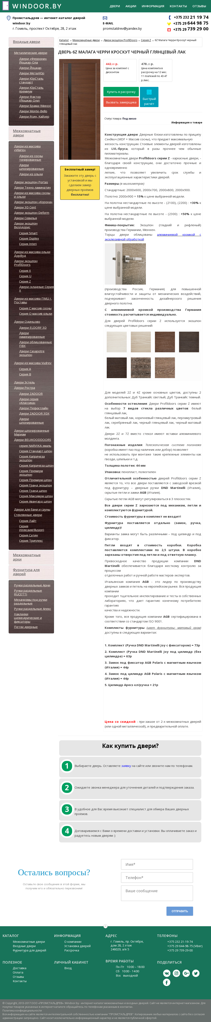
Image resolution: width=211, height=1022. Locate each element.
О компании (72, 942)
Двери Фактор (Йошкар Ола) (30, 98)
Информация (153, 6)
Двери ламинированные (32, 334)
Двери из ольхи (31, 174)
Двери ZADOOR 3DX (34, 413)
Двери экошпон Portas (31, 182)
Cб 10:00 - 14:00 (127, 971)
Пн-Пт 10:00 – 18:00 (130, 967)
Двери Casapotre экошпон (32, 353)
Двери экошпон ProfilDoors (26, 262)
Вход (68, 968)
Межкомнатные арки (27, 556)
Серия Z (25, 281)
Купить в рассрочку (121, 92)
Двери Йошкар (30, 68)
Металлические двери (30, 52)
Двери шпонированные (31, 166)
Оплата (18, 972)
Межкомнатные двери (27, 132)
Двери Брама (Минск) (35, 106)
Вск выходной (127, 975)
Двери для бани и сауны (32, 509)
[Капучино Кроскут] (141, 351)
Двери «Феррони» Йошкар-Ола (33, 60)
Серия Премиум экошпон (31, 472)
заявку (126, 766)
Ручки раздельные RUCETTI (28, 592)
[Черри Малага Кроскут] (165, 351)
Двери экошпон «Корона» (33, 202)
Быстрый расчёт (149, 101)
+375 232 (191, 17)
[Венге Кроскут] (117, 377)
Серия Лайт (27, 521)
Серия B (25, 374)
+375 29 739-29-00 (180, 950)
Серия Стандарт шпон (35, 451)
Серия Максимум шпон (36, 496)
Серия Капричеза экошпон (32, 458)
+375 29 (191, 23)
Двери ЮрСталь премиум (31, 89)
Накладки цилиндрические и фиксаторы (28, 617)
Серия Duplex (29, 238)
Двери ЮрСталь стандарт (31, 80)
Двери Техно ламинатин (32, 187)
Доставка (19, 968)
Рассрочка (71, 950)
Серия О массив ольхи (35, 313)
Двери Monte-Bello (33, 111)
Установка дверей (77, 946)
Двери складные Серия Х (36, 288)
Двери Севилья (25, 218)
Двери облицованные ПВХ (35, 344)
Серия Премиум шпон (35, 480)
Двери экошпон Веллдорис (26, 225)
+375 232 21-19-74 (180, 942)
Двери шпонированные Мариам (31, 432)
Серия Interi (28, 244)
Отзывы (199, 6)
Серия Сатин (28, 535)
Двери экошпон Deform (31, 212)
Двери (115, 6)
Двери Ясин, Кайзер (34, 116)
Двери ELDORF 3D (33, 327)
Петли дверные (26, 627)
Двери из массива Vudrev (33, 363)
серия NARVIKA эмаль (35, 445)
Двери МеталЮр (31, 73)
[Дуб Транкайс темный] (141, 377)
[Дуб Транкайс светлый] (165, 377)
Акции (130, 6)
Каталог (64, 40)
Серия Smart (28, 233)
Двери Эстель (24, 382)
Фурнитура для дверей (26, 571)
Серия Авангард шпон (35, 501)
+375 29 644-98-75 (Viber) (185, 946)
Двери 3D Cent (25, 207)
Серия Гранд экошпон (35, 485)
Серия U (25, 276)
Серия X (25, 270)
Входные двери (26, 41)
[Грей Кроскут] (189, 351)
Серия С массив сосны (35, 308)
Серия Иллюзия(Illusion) (31, 528)
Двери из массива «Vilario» (27, 148)
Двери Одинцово (27, 321)
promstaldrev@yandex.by (122, 28)
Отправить (180, 911)
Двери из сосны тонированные (31, 157)
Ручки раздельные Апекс (32, 608)
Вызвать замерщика (121, 102)
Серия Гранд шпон (33, 490)
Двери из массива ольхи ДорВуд (32, 253)
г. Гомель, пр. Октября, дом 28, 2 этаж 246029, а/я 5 (127, 945)
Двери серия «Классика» (28, 401)
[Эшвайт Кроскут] (117, 351)
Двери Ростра (24, 387)
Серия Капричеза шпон (36, 465)
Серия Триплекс (31, 540)
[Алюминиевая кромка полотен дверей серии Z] (125, 282)
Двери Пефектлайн (33, 408)
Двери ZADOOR (31, 393)
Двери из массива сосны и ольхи (32, 194)
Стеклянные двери (28, 515)
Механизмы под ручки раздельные (30, 601)
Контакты (178, 6)
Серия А (25, 369)
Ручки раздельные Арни (32, 585)
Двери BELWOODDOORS (32, 439)
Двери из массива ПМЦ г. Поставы (33, 300)
